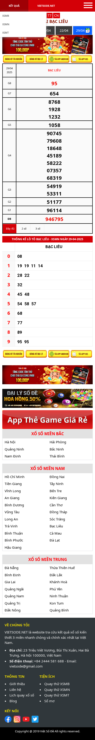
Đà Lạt (55, 540)
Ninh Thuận (59, 596)
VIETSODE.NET (46, 5)
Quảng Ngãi (14, 589)
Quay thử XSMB (57, 683)
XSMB (5, 15)
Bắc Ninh (57, 449)
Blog (13, 701)
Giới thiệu (17, 683)
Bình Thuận (14, 533)
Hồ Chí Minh (14, 476)
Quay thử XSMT (56, 695)
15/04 (46, 30)
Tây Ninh (56, 483)
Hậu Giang (13, 547)
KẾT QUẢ (14, 5)
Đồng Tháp (58, 512)
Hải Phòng (58, 442)
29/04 (80, 30)
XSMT (5, 32)
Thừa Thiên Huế (62, 567)
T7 (49, 15)
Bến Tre (56, 490)
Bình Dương (14, 505)
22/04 (64, 30)
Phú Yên (56, 589)
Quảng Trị (12, 603)
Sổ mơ (49, 701)
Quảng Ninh (14, 449)
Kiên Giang (58, 497)
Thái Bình (57, 456)
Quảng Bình (59, 610)
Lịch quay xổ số (21, 695)
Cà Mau (56, 533)
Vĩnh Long (13, 490)
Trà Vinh (11, 526)
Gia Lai (10, 581)
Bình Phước (14, 540)
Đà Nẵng (11, 567)
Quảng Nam (14, 596)
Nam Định (13, 456)
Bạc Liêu (56, 526)
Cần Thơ (56, 505)
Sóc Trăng (57, 519)
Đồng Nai (57, 476)
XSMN (5, 24)
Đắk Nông (13, 610)
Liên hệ (15, 689)
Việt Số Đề (47, 731)
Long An (11, 519)
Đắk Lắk (56, 575)
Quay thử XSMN (57, 689)
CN (56, 15)
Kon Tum (57, 603)
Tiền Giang (13, 483)
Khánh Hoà (58, 581)
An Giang (12, 497)
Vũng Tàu (12, 512)
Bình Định (13, 575)
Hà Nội (10, 442)
